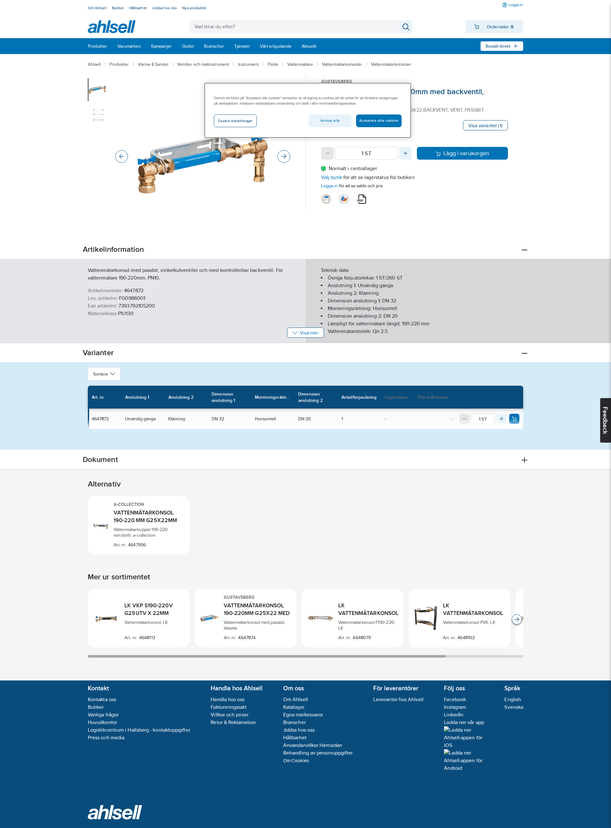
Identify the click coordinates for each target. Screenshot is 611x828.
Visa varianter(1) (485, 125)
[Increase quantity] (405, 153)
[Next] (283, 156)
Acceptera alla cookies (378, 120)
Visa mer (309, 332)
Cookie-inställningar (235, 121)
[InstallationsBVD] (326, 199)
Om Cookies (296, 760)
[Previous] (121, 156)
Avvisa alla (330, 120)
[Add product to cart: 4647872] (514, 419)
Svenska (513, 707)
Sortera (100, 373)
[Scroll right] (517, 619)
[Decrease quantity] (327, 153)
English (512, 699)
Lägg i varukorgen (466, 153)
